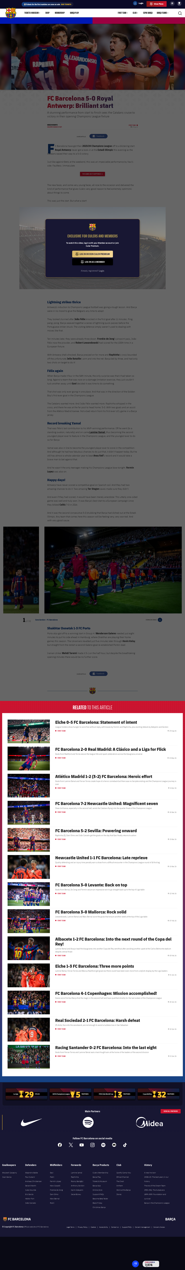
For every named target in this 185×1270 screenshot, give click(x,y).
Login (139, 3)
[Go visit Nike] (31, 1122)
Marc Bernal (54, 1199)
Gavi (51, 1173)
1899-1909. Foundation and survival (155, 1196)
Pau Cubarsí (30, 1177)
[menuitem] (179, 3)
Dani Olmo (54, 1194)
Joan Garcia (6, 1177)
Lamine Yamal (76, 1173)
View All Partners (171, 1111)
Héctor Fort (29, 1199)
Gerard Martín (30, 1186)
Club (135, 13)
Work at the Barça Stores (123, 1192)
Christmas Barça (99, 1207)
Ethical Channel (122, 1177)
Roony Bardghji (77, 1181)
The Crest (120, 1181)
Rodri (52, 1203)
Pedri (52, 1177)
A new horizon (150, 1173)
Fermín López (55, 1181)
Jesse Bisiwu (76, 1194)
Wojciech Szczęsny (9, 1173)
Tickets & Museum (31, 13)
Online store (97, 1190)
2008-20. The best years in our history (156, 1179)
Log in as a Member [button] (99, 263)
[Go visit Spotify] (88, 1122)
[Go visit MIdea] (149, 1122)
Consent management (142, 1227)
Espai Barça (147, 13)
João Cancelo (30, 1203)
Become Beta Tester (100, 1199)
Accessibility (103, 1227)
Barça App (97, 1186)
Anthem (119, 1186)
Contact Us (115, 1227)
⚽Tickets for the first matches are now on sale (47, 4)
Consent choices (159, 1227)
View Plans (158, 4)
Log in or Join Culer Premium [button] (96, 255)
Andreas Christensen (33, 1181)
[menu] (179, 3)
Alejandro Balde (31, 1173)
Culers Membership (100, 1173)
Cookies (93, 1227)
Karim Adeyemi (77, 1190)
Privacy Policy (82, 1227)
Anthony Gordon (77, 1186)
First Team (122, 13)
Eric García (29, 1194)
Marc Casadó (55, 1186)
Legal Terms (70, 1227)
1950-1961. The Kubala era (154, 1190)
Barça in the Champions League (156, 1203)
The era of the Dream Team (154, 1186)
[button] (135, 1264)
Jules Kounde (30, 1190)
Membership (60, 13)
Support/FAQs (98, 1194)
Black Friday (97, 1203)
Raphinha (75, 1177)
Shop (47, 13)
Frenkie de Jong (56, 1190)
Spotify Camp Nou (123, 1173)
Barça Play (74, 13)
